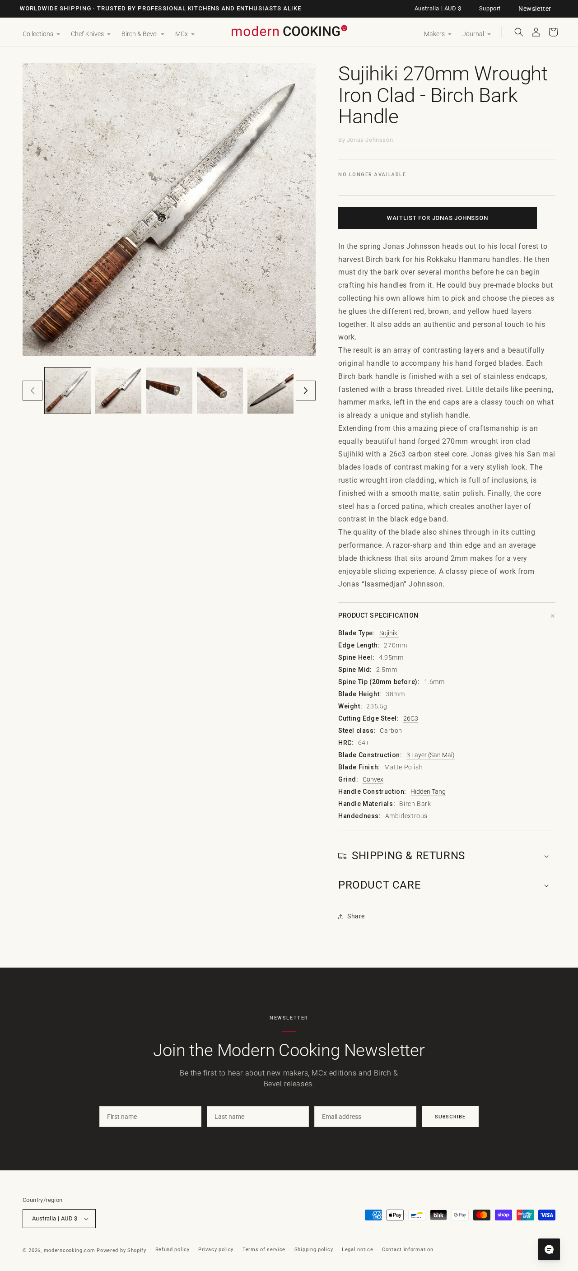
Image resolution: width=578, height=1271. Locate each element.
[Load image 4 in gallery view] (220, 391)
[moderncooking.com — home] (289, 31)
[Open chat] (549, 1249)
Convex (373, 779)
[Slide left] (32, 390)
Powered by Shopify (121, 1250)
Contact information (407, 1249)
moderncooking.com (69, 1250)
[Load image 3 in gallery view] (169, 391)
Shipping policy (313, 1249)
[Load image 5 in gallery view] (270, 391)
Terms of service (263, 1249)
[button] (41, 34)
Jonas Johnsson (370, 139)
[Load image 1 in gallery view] (68, 391)
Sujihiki (389, 633)
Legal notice (357, 1249)
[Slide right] (306, 390)
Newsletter (534, 8)
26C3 (410, 718)
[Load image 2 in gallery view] (118, 391)
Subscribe (450, 1116)
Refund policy (172, 1249)
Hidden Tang (428, 791)
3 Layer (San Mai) (430, 755)
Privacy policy (215, 1249)
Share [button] (356, 916)
